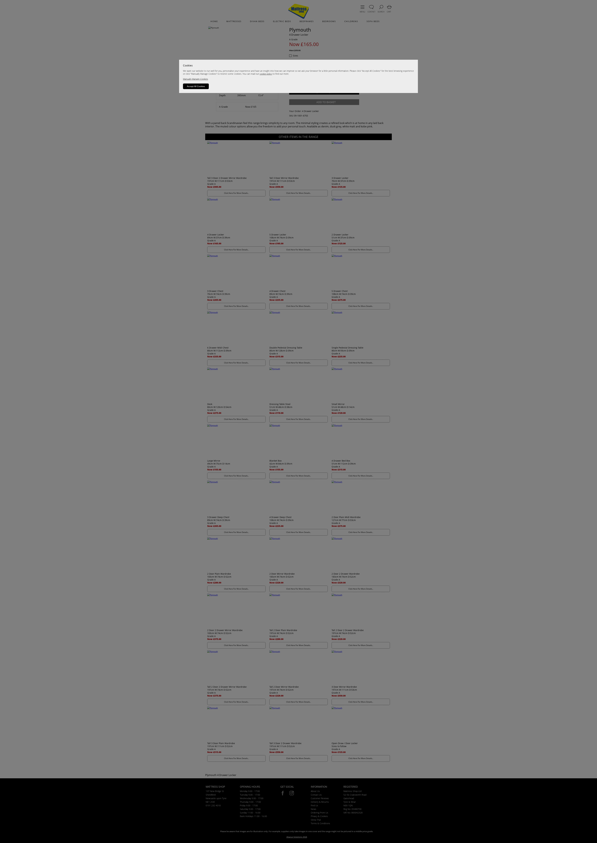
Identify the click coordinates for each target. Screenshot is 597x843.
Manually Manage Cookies (195, 78)
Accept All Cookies (196, 86)
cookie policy (266, 73)
